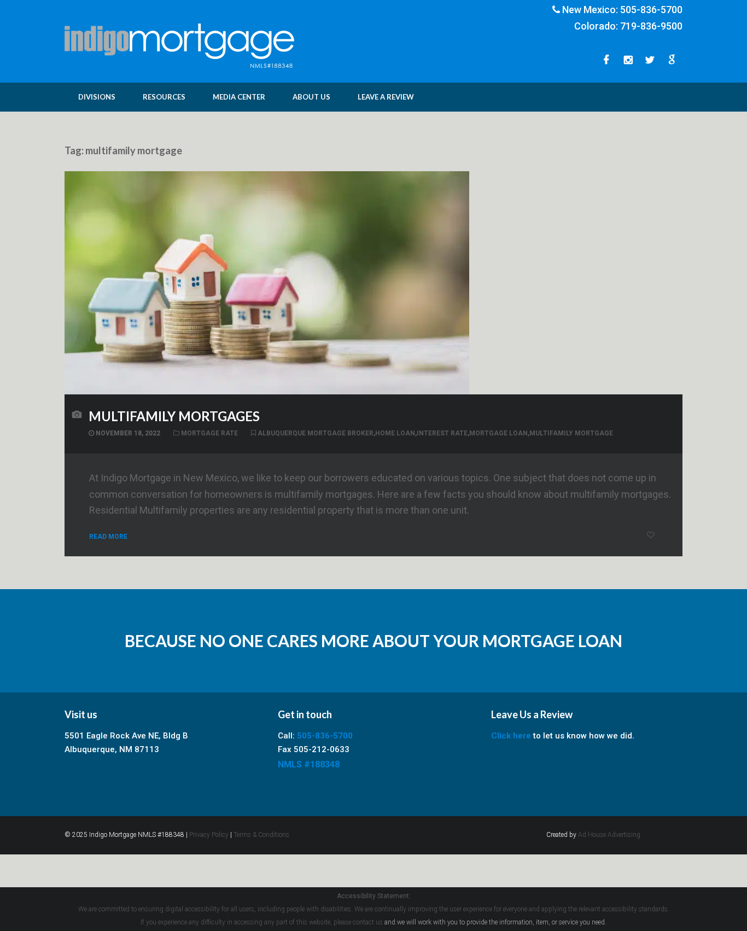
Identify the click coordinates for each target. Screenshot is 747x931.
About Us (311, 96)
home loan (395, 433)
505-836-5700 (651, 9)
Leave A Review (386, 96)
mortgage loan (498, 433)
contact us (368, 922)
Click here (511, 736)
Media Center (239, 96)
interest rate (442, 433)
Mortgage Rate (209, 433)
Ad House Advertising (609, 835)
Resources (164, 96)
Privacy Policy (209, 835)
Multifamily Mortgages (174, 416)
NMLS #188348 (309, 764)
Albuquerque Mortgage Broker (316, 433)
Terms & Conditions (261, 835)
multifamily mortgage (571, 433)
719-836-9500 (651, 26)
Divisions (96, 96)
